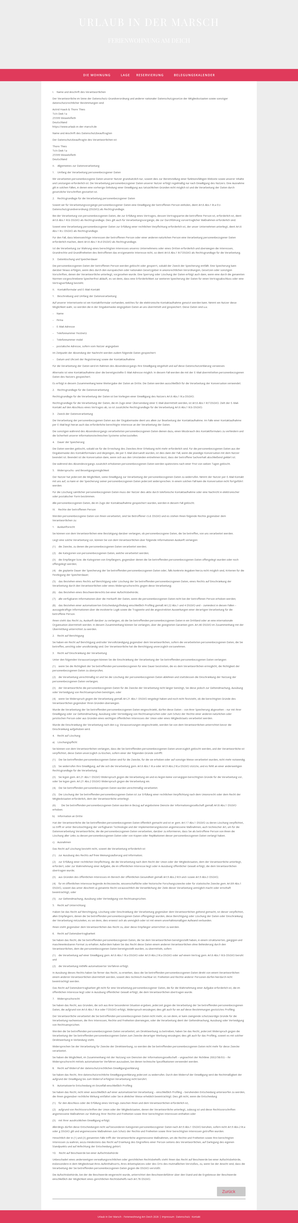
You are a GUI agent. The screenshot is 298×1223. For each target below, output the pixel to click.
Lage (125, 75)
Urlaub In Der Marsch (149, 21)
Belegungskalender (194, 75)
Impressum (168, 1216)
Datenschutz (183, 1216)
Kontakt (196, 1216)
